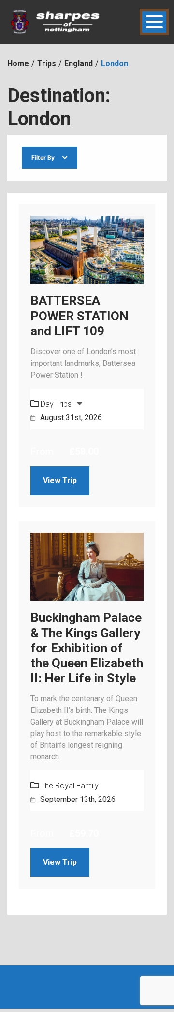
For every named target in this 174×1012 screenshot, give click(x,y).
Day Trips (57, 403)
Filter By (43, 157)
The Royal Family (70, 785)
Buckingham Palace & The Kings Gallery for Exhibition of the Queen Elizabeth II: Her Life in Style (86, 647)
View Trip (60, 480)
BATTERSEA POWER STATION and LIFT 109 (79, 315)
